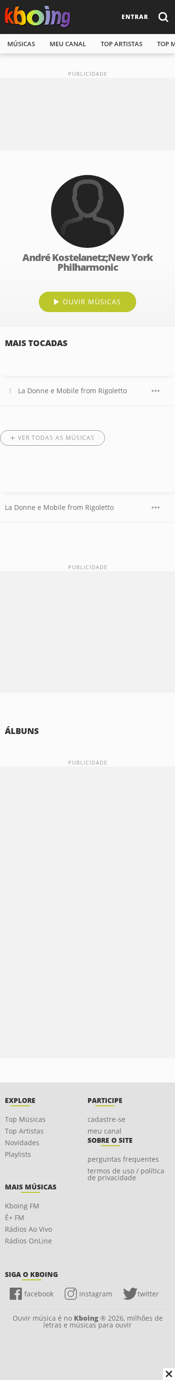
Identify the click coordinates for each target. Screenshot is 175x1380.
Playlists (18, 1154)
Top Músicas (25, 1119)
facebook (38, 1293)
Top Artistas (24, 1130)
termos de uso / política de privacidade (126, 1174)
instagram (95, 1293)
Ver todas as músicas (56, 438)
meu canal (68, 43)
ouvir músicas (92, 301)
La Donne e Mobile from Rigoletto (72, 390)
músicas (21, 43)
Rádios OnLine (28, 1240)
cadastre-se (106, 1119)
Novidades (22, 1142)
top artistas (121, 43)
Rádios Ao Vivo (28, 1229)
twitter (148, 1293)
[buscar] (163, 16)
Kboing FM (22, 1205)
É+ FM (14, 1217)
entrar (135, 17)
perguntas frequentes (123, 1159)
